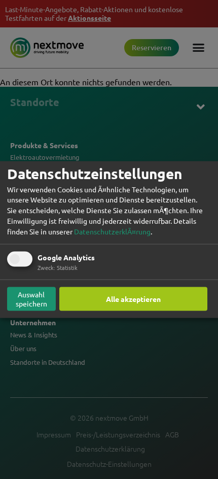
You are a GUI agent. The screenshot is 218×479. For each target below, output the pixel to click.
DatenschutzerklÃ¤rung (112, 230)
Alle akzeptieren (133, 298)
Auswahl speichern (31, 299)
